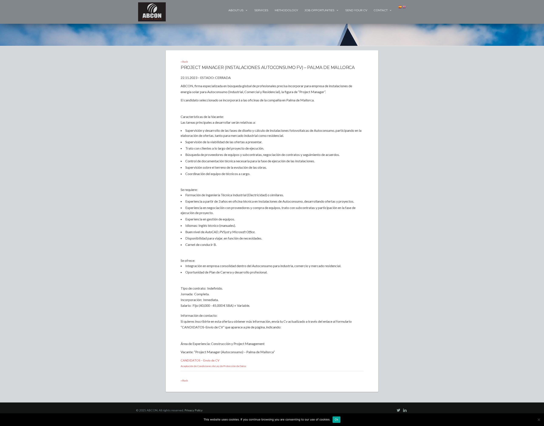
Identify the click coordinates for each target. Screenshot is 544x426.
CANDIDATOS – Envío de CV (200, 360)
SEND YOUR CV (356, 10)
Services (261, 10)
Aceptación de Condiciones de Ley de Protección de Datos (213, 366)
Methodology (286, 10)
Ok (337, 419)
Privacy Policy (193, 410)
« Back (184, 61)
